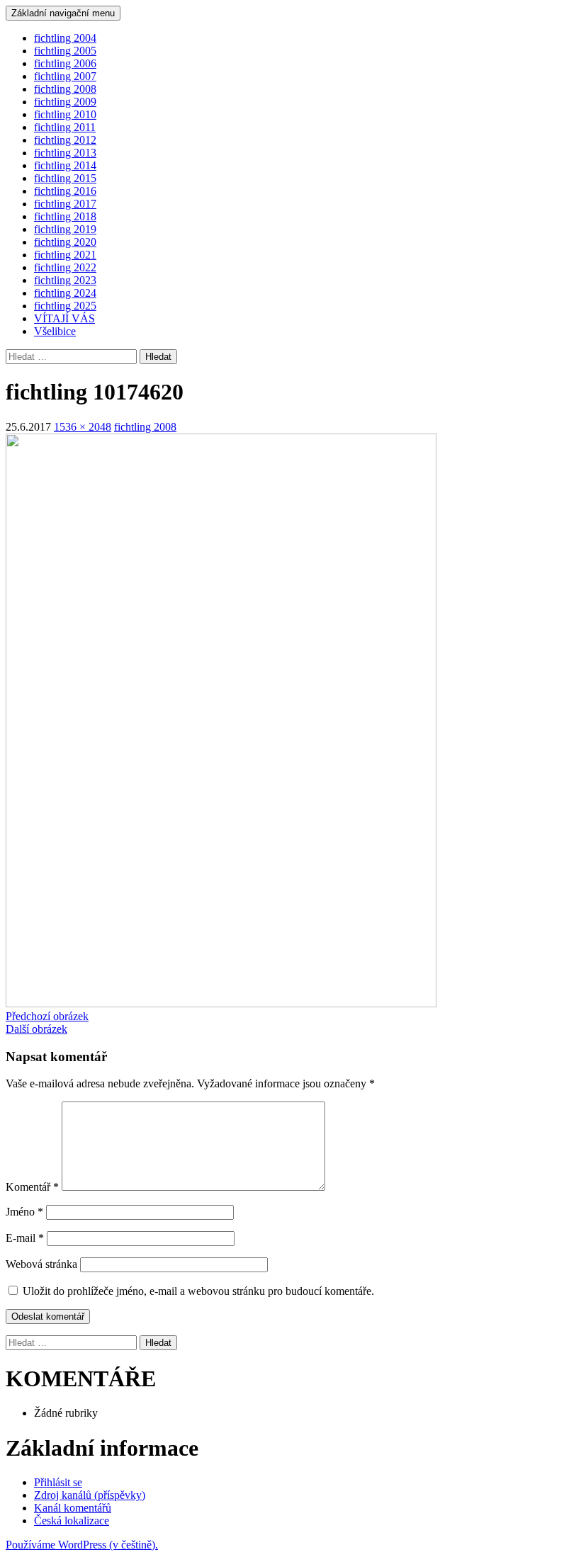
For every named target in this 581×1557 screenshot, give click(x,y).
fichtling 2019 (65, 229)
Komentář (32, 1187)
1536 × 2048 (82, 427)
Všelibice (55, 331)
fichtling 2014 (65, 165)
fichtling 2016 (65, 191)
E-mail (25, 1238)
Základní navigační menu (63, 13)
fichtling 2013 (65, 153)
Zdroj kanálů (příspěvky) (89, 1495)
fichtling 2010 (65, 114)
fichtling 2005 (65, 51)
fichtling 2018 (65, 216)
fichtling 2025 (65, 306)
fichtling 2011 (65, 127)
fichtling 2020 (65, 242)
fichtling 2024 (65, 293)
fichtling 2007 (65, 76)
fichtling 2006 (65, 63)
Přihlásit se (58, 1482)
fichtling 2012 (65, 140)
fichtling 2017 (65, 204)
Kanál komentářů (72, 1508)
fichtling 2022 (65, 267)
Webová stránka (41, 1264)
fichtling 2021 (65, 255)
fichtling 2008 (65, 89)
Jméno (24, 1212)
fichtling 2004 (65, 38)
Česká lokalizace (71, 1520)
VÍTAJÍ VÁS (64, 318)
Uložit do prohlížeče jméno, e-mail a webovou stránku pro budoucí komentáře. (198, 1291)
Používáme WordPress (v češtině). (82, 1545)
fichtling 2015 (65, 178)
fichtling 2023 (65, 280)
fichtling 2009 (65, 102)
